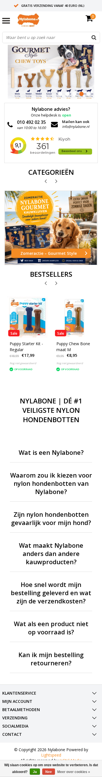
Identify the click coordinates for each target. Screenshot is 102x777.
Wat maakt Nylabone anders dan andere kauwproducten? (51, 553)
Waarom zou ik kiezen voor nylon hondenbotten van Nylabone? (51, 483)
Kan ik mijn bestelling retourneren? (51, 659)
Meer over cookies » (73, 772)
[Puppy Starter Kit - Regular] (27, 317)
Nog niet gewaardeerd (23, 363)
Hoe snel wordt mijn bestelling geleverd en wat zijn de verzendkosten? (51, 592)
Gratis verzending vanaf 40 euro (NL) (52, 5)
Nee (48, 772)
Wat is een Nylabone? (51, 452)
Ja (35, 772)
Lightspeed (51, 755)
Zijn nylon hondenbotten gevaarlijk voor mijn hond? (51, 518)
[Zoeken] (94, 37)
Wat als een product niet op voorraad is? (51, 628)
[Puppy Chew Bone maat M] (74, 317)
